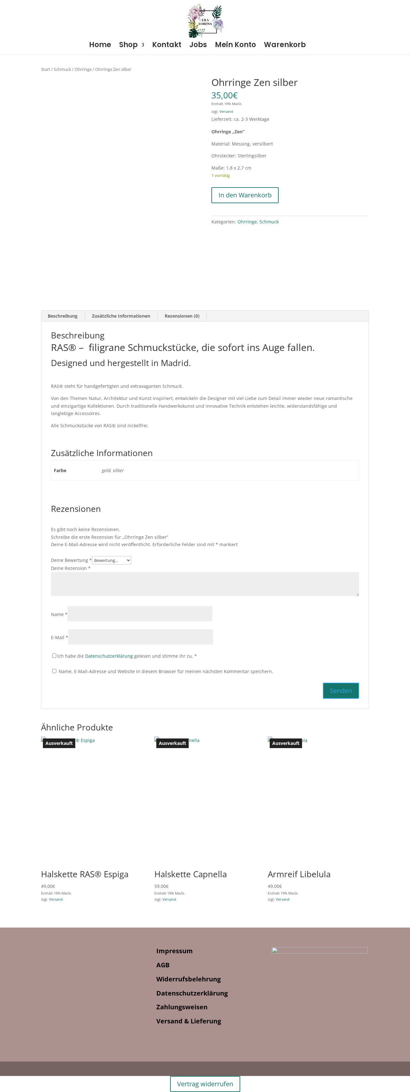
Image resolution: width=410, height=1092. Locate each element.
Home (100, 46)
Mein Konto (235, 46)
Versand (226, 111)
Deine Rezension (71, 568)
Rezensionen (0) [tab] (182, 316)
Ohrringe (83, 69)
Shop (128, 46)
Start (45, 69)
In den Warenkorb (245, 195)
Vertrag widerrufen (205, 1083)
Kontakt (166, 46)
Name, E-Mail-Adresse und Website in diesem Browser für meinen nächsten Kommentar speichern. (166, 671)
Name (59, 614)
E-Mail (59, 637)
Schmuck (62, 69)
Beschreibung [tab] (63, 316)
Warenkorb (285, 46)
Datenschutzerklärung (109, 656)
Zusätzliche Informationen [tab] (121, 316)
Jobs (198, 46)
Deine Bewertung (71, 560)
